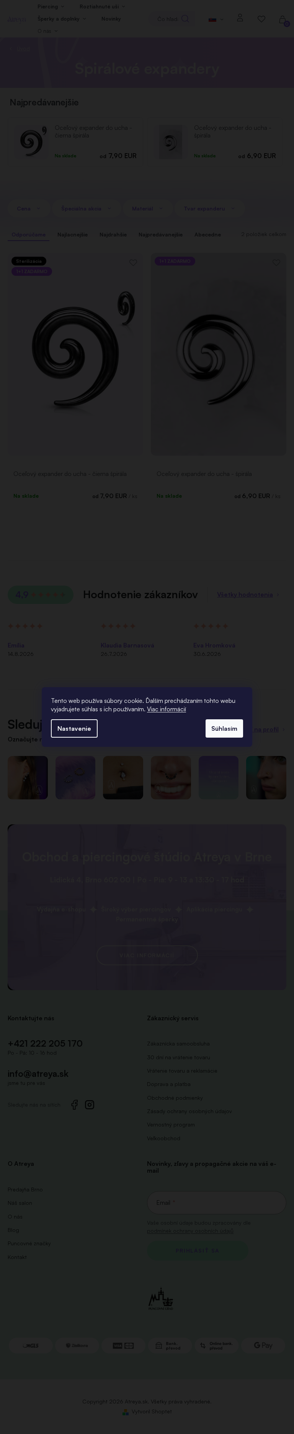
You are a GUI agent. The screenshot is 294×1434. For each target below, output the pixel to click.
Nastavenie (74, 728)
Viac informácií (166, 709)
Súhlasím (224, 728)
